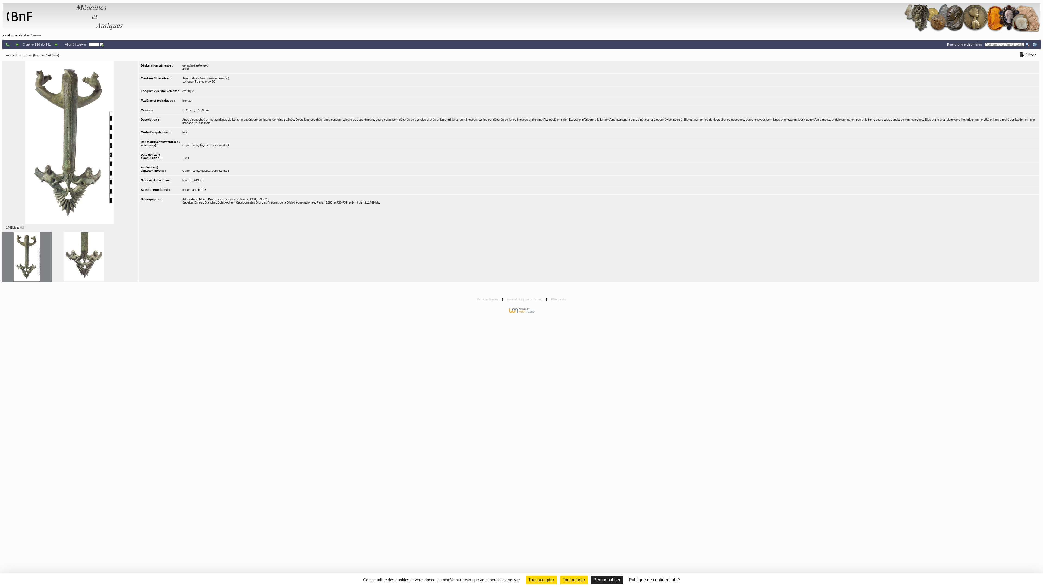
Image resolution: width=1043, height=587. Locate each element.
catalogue (10, 35)
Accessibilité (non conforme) (525, 299)
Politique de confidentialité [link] (654, 579)
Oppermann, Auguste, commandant (205, 145)
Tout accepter (541, 579)
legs (185, 132)
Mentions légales (488, 299)
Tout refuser (574, 579)
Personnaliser (606, 579)
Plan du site (558, 299)
